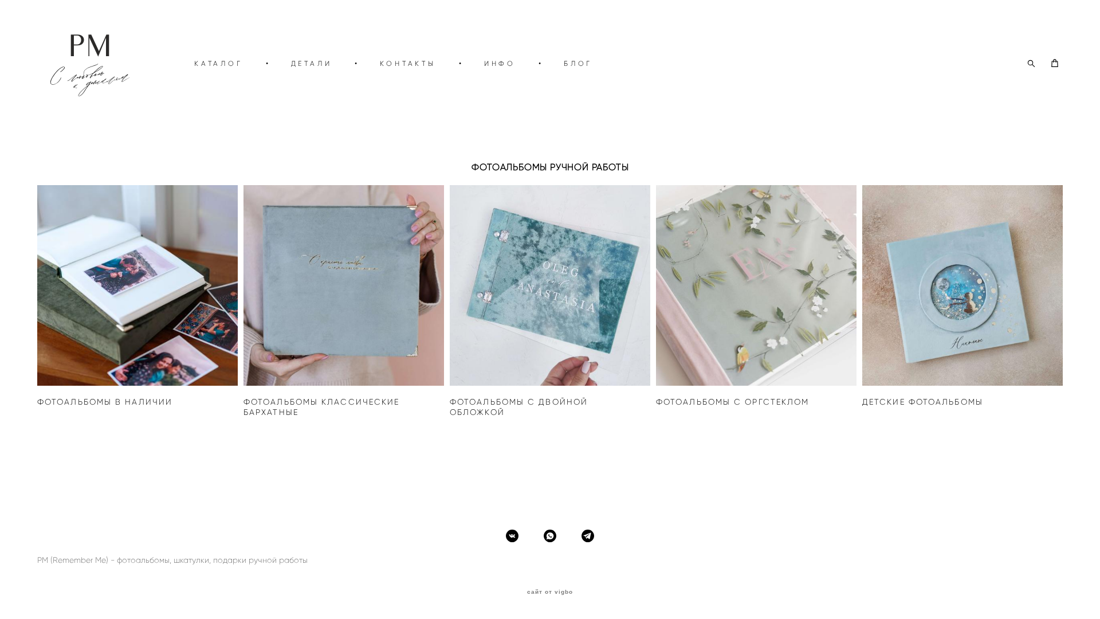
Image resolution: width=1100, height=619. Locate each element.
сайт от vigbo (550, 592)
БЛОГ (578, 63)
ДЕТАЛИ (311, 63)
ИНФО (500, 63)
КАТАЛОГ (218, 63)
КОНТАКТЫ (407, 63)
